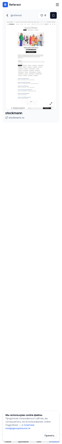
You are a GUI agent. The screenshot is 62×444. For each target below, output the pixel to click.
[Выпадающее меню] (57, 5)
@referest (16, 15)
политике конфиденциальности (19, 426)
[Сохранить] (53, 15)
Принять (49, 435)
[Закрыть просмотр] (7, 15)
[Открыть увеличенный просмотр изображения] (51, 104)
